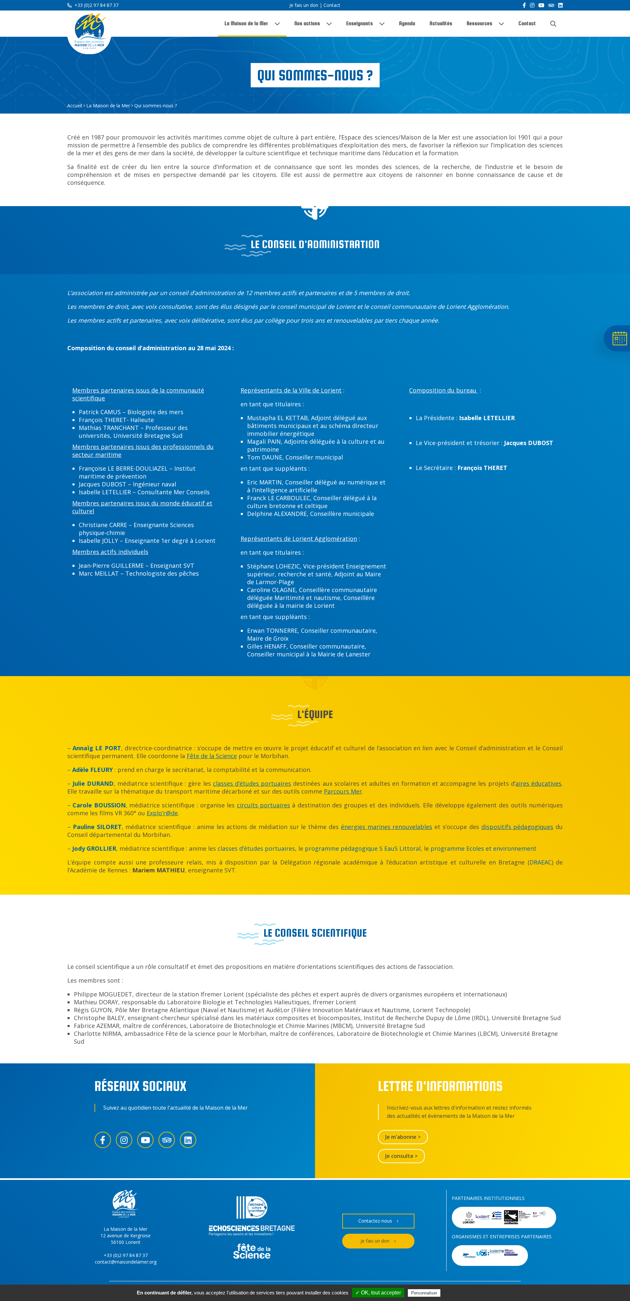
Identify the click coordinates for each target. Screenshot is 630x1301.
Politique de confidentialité (471, 1292)
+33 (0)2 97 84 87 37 (95, 5)
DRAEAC (541, 862)
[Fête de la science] (251, 1252)
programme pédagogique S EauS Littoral (363, 848)
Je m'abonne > (403, 1137)
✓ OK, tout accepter (378, 1292)
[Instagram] (532, 5)
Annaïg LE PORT (97, 748)
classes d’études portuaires (256, 848)
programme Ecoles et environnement (483, 848)
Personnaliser (424, 1292)
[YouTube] (541, 5)
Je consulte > (401, 1156)
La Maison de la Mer (246, 23)
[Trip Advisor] (551, 5)
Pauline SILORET (97, 827)
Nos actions (307, 23)
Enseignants (359, 23)
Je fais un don (303, 5)
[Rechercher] (553, 24)
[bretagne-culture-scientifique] (252, 1208)
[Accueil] (89, 32)
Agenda (407, 23)
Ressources (479, 23)
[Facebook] (524, 5)
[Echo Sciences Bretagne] (252, 1232)
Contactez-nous (375, 1221)
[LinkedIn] (560, 5)
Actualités (441, 23)
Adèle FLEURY (92, 770)
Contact (332, 5)
